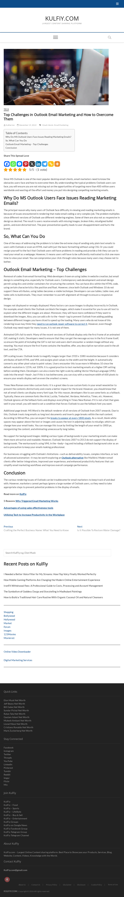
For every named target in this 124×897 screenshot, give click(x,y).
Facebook (8, 747)
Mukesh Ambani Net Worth (17, 720)
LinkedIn (8, 764)
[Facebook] (7, 162)
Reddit (7, 774)
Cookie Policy (96, 885)
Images (7, 630)
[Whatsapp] (13, 162)
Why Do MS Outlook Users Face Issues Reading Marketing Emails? (38, 137)
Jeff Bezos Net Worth (14, 703)
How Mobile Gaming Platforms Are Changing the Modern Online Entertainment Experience (52, 579)
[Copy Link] (51, 162)
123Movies (10, 634)
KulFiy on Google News (15, 825)
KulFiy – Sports (11, 808)
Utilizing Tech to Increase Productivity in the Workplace (34, 514)
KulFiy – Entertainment (15, 818)
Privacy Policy (51, 885)
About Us (22, 885)
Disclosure (81, 885)
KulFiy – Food (11, 805)
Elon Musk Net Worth (15, 700)
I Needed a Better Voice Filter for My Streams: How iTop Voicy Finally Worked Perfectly (50, 574)
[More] (57, 162)
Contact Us (35, 885)
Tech (6, 109)
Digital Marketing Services (18, 660)
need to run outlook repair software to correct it (62, 323)
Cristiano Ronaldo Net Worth (18, 727)
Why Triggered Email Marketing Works (37, 500)
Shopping (8, 612)
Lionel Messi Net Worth (15, 724)
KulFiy (23, 494)
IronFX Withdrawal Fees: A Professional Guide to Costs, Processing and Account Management (53, 585)
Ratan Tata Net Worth (14, 713)
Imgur (7, 778)
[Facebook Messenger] (19, 162)
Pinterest (8, 767)
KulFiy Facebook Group (15, 828)
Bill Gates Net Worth (14, 707)
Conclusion (11, 147)
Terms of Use (113, 884)
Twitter (7, 754)
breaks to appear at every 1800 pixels (71, 417)
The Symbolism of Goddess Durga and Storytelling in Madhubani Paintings (43, 591)
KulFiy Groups (11, 821)
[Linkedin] (38, 162)
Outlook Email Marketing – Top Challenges (26, 144)
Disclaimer (67, 885)
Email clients (47, 125)
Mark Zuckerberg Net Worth (18, 730)
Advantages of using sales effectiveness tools (28, 507)
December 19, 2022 (27, 125)
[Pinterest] (26, 162)
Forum (7, 626)
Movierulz (9, 637)
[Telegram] (44, 162)
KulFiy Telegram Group (15, 832)
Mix (6, 784)
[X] (32, 162)
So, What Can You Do (16, 140)
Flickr (7, 781)
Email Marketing (61, 125)
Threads (8, 757)
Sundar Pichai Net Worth (16, 710)
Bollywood (9, 615)
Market (8, 623)
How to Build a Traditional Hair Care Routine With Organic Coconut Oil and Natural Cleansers (53, 597)
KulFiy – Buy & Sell (13, 815)
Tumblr (7, 771)
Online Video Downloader (17, 651)
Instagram (9, 751)
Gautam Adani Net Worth (16, 717)
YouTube (8, 761)
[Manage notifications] (7, 879)
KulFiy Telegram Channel (16, 835)
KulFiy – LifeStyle (12, 811)
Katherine (10, 125)
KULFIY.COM (62, 18)
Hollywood (9, 619)
